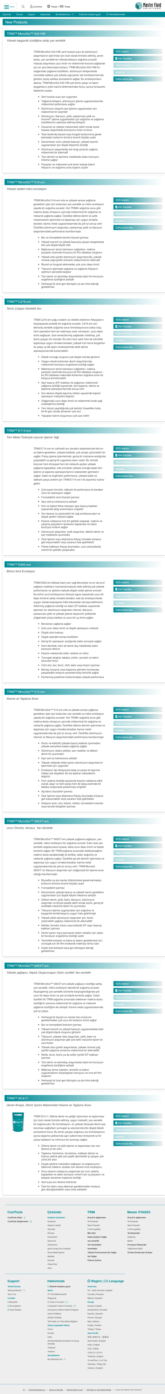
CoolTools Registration (18, 1221)
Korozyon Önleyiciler (137, 1244)
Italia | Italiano (94, 1321)
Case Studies (15, 1309)
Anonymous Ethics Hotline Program (64, 1309)
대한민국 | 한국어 (95, 1352)
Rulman (51, 1233)
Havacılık (52, 1221)
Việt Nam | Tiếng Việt (97, 1364)
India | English (94, 1344)
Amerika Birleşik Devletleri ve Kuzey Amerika (63, 1342)
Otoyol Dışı (53, 1264)
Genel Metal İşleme (56, 1252)
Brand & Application (97, 1217)
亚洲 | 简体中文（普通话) (98, 1336)
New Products (94, 1225)
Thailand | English (95, 1356)
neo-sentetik (93, 1240)
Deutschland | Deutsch (97, 1309)
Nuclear (51, 1260)
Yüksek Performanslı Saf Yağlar (102, 1252)
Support (31, 14)
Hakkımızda (45, 14)
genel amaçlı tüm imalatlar (60, 1248)
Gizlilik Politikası (55, 1317)
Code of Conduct (57, 1301)
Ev (24, 1390)
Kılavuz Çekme (94, 1260)
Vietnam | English (95, 1367)
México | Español (95, 1298)
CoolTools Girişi (15, 1217)
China (51, 1329)
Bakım (130, 1240)
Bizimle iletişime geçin (91, 14)
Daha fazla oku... (125, 79)
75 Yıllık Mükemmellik (115, 14)
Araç (50, 1267)
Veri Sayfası (123, 58)
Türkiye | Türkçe (60, 6)
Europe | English (95, 1305)
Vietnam (52, 1351)
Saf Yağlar (92, 1256)
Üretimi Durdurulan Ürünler (140, 1252)
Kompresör (53, 1236)
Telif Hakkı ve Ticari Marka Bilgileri (63, 1321)
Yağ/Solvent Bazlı (135, 1248)
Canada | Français (96, 1294)
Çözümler (7, 14)
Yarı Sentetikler (94, 1244)
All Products (93, 1221)
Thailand (52, 1347)
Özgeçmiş (52, 1298)
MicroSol (92, 1233)
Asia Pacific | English (97, 1340)
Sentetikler (92, 1248)
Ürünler (19, 14)
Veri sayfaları (95, 1229)
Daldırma (131, 1236)
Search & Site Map (56, 1390)
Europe (51, 1333)
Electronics (53, 1244)
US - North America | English (100, 1290)
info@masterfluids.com (37, 1390)
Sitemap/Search (15, 1290)
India (50, 1336)
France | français (95, 1317)
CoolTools (37, 6)
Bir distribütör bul (63, 14)
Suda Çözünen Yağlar (97, 1236)
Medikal (51, 1256)
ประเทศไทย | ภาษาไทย (97, 1360)
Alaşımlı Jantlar (55, 1225)
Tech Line (12, 1294)
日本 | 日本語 (93, 1348)
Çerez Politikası (55, 1313)
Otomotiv (52, 1229)
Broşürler (14, 1301)
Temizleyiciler (134, 1233)
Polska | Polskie (94, 1325)
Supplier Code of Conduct (61, 1305)
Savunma (52, 1240)
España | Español (95, 1313)
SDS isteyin (122, 51)
